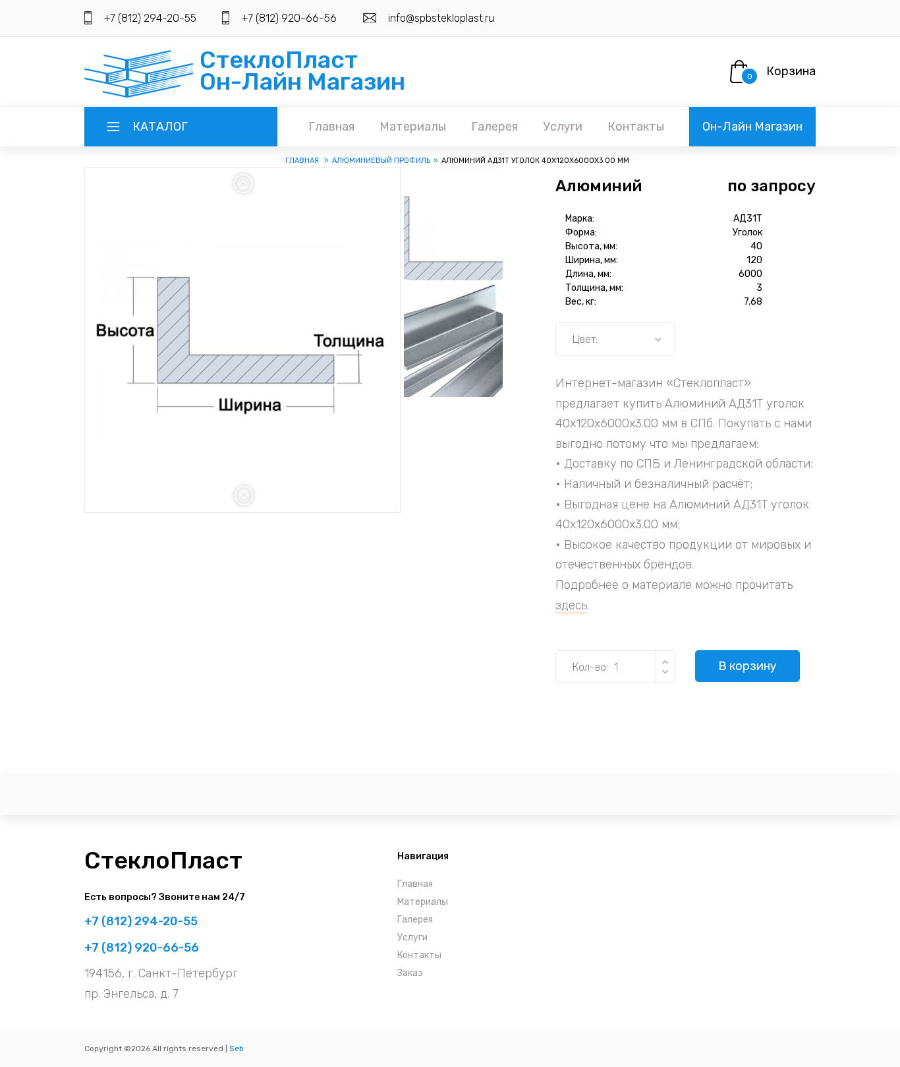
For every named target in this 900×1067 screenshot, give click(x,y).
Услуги (562, 126)
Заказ (410, 973)
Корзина (791, 71)
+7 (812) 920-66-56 (289, 18)
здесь (571, 605)
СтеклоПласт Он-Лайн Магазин (302, 71)
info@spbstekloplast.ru (441, 18)
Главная (331, 126)
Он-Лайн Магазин (752, 126)
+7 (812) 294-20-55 (149, 18)
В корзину (747, 666)
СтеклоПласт (163, 860)
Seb (236, 1048)
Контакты (635, 126)
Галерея (494, 126)
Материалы (413, 126)
